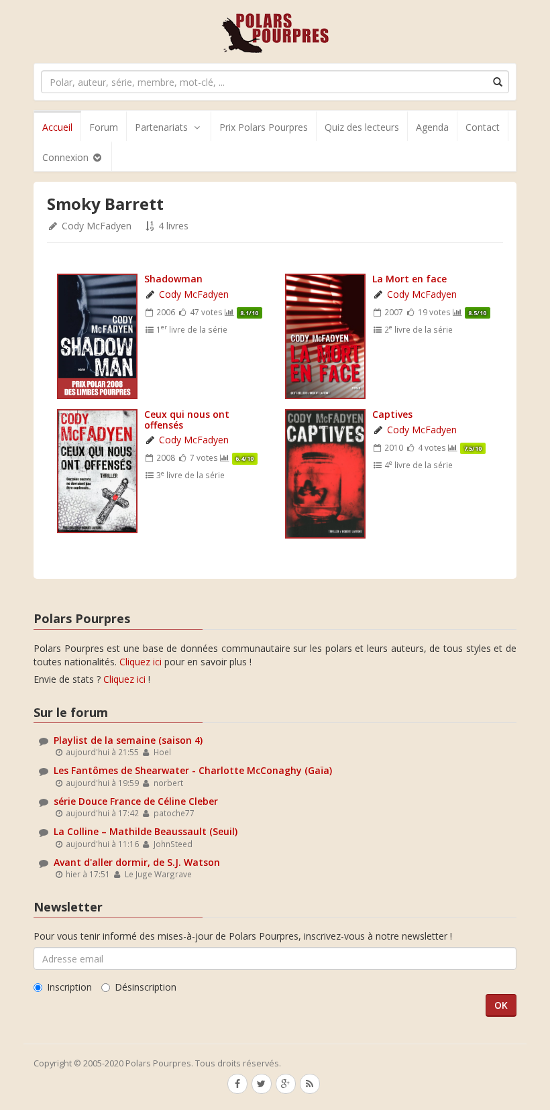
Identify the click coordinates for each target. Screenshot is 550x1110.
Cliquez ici (140, 661)
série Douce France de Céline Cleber (136, 801)
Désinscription (145, 987)
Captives (392, 414)
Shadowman (173, 278)
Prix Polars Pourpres (263, 127)
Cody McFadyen (96, 225)
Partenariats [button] (161, 127)
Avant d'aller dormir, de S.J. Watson (137, 862)
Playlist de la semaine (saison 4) (128, 740)
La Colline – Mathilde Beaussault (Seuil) (145, 831)
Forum (103, 127)
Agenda (432, 127)
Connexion (66, 157)
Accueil (57, 127)
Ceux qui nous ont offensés (186, 419)
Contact (482, 127)
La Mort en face (409, 278)
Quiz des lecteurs (362, 127)
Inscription (69, 987)
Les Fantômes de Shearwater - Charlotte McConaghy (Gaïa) (193, 770)
